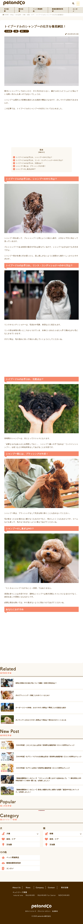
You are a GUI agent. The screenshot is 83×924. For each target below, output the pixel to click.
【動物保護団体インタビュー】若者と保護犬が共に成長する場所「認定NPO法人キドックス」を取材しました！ (47, 791)
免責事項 (55, 911)
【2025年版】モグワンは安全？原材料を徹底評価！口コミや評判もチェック (43, 768)
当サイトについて (30, 911)
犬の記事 (6, 10)
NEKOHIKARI (63, 895)
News (28, 887)
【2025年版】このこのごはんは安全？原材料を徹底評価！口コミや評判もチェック (45, 745)
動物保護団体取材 (57, 10)
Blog (12, 14)
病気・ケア (30, 14)
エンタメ (75, 10)
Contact (51, 887)
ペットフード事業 (20, 892)
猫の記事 (21, 10)
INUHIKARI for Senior (47, 895)
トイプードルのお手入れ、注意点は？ (28, 163)
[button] (20, 833)
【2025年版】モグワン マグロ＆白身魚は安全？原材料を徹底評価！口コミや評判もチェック (48, 756)
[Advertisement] (41, 128)
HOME (6, 14)
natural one (18, 895)
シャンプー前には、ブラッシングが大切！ (30, 166)
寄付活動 (64, 887)
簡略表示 (41, 152)
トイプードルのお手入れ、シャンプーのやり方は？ (33, 157)
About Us (17, 887)
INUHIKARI (30, 895)
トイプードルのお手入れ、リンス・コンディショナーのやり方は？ (38, 160)
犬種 (24, 14)
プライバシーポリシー (44, 911)
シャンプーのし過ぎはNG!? (25, 169)
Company (40, 887)
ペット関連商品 (37, 10)
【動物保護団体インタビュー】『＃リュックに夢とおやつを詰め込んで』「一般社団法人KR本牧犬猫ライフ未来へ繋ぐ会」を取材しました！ (48, 779)
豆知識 (9, 844)
